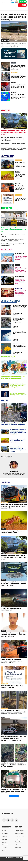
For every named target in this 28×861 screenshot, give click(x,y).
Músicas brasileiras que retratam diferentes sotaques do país (13, 377)
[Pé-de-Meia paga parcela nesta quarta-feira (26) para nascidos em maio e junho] (6, 310)
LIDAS (5, 400)
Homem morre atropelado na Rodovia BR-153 (13, 144)
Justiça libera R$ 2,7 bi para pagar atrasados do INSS (19, 332)
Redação (16, 326)
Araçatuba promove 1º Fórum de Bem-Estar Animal (20, 199)
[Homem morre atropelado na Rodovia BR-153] (14, 598)
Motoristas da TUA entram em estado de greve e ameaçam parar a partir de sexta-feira (21, 165)
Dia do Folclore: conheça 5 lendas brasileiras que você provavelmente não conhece (21, 282)
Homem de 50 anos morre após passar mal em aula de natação (13, 17)
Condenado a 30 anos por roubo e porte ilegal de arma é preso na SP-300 (18, 86)
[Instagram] (8, 820)
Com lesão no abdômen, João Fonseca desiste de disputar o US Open (12, 240)
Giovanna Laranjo (18, 313)
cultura (7, 249)
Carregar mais (13, 796)
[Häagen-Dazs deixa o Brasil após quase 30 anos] (7, 257)
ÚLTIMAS (6, 482)
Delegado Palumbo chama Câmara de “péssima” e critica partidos (18, 385)
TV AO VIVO (22, 5)
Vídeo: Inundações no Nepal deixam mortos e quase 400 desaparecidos (19, 320)
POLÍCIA (6, 110)
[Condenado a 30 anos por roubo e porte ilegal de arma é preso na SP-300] (5, 86)
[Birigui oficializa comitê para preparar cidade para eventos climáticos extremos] (7, 187)
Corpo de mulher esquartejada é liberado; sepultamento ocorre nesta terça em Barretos (13, 149)
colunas (7, 457)
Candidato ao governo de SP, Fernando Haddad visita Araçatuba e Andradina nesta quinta (18, 67)
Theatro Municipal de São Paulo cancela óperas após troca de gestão (20, 293)
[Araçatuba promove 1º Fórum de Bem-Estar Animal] (7, 198)
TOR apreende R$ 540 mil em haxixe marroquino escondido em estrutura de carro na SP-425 (12, 139)
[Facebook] (4, 820)
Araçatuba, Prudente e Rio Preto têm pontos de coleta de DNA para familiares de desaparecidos (13, 738)
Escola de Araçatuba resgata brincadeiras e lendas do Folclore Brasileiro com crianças (21, 271)
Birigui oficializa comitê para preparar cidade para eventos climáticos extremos (20, 188)
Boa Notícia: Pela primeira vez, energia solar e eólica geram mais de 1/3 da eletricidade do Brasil (14, 474)
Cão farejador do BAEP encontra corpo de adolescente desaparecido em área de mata (13, 764)
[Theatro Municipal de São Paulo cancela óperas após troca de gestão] (7, 292)
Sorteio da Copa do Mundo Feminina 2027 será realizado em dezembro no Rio (13, 229)
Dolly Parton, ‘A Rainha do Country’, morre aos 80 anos (18, 394)
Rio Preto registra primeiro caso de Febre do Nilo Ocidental (20, 176)
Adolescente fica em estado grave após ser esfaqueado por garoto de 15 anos (13, 132)
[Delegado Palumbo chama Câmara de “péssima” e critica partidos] (5, 385)
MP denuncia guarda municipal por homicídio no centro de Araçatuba (18, 76)
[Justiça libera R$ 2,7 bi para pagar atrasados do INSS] (6, 335)
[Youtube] (16, 820)
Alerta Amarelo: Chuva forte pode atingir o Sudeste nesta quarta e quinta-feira (19, 346)
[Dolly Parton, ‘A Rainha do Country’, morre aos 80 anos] (5, 394)
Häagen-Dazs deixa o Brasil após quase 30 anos (21, 258)
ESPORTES (7, 208)
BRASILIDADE (8, 357)
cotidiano (8, 156)
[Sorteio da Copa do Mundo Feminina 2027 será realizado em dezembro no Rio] (14, 218)
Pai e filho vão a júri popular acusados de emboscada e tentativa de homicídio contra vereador (13, 712)
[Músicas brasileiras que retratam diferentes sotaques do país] (14, 367)
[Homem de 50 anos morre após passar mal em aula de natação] (14, 31)
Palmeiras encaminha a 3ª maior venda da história (13, 235)
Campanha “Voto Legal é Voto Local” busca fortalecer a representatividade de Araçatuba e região (10, 53)
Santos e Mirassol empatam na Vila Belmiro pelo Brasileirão (13, 244)
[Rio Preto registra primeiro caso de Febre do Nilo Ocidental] (7, 175)
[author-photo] (14, 465)
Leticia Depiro (14, 471)
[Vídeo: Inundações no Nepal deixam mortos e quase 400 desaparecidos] (6, 322)
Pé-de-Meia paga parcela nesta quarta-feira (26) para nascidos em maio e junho (20, 307)
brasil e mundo (11, 301)
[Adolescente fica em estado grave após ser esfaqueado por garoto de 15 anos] (14, 121)
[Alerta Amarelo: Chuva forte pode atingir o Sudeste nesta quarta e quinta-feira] (6, 348)
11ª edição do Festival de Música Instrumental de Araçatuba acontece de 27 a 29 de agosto (18, 96)
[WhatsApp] (12, 820)
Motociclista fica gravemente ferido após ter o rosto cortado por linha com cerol (13, 791)
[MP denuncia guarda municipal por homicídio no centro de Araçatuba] (5, 76)
